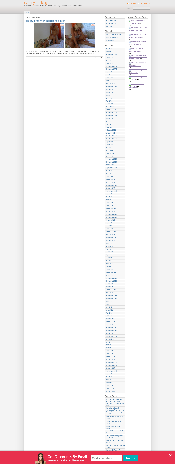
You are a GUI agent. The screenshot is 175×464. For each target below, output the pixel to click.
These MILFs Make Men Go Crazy (115, 446)
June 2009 (109, 380)
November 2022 (111, 115)
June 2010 (109, 345)
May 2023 (109, 101)
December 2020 (111, 159)
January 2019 (110, 211)
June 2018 (109, 226)
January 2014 (110, 275)
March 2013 (110, 287)
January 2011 (110, 324)
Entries (132, 3)
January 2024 (110, 84)
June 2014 (109, 264)
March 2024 (110, 81)
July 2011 (109, 307)
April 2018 (109, 229)
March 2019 (110, 205)
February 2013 (111, 290)
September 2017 (111, 243)
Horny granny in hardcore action (45, 20)
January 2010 (110, 359)
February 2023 (111, 110)
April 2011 (109, 316)
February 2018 (111, 232)
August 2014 (110, 258)
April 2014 (109, 269)
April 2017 (109, 252)
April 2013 (109, 284)
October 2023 (110, 89)
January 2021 (110, 156)
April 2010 (109, 351)
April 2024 (109, 78)
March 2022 (110, 127)
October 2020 (110, 165)
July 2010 (109, 342)
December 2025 (111, 55)
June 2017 (109, 246)
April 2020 (109, 176)
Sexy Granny (110, 40)
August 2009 (110, 374)
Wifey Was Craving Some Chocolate (114, 437)
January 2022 (110, 133)
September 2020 (111, 168)
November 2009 (111, 365)
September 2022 (111, 118)
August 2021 (110, 144)
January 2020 (110, 182)
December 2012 (111, 295)
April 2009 (109, 386)
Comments (145, 3)
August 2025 (110, 57)
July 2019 (109, 197)
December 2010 (111, 327)
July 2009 (109, 377)
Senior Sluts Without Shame (113, 427)
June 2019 (109, 200)
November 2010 (111, 330)
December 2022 (111, 113)
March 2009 (110, 388)
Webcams (109, 26)
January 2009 (110, 391)
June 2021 (109, 150)
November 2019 (111, 185)
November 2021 (111, 139)
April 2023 (109, 104)
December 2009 (111, 362)
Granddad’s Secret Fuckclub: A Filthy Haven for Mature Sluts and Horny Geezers (115, 411)
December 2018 (111, 214)
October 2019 (110, 188)
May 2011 (109, 313)
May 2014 (109, 266)
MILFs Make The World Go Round (115, 422)
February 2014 (111, 272)
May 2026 (109, 52)
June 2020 (109, 173)
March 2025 (110, 63)
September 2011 (111, 301)
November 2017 (111, 237)
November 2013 (111, 281)
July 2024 (109, 75)
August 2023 (110, 95)
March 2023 (110, 107)
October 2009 (110, 368)
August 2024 (110, 72)
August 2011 (110, 304)
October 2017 (110, 240)
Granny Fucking (35, 3)
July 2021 (109, 147)
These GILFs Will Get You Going (114, 441)
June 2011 (109, 310)
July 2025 (109, 60)
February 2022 (111, 130)
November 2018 (111, 217)
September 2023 (111, 92)
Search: (129, 8)
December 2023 (111, 86)
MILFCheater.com (112, 38)
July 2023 (109, 98)
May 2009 (109, 383)
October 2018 (110, 220)
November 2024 (111, 69)
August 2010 (110, 339)
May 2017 (109, 249)
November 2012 (111, 298)
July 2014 (109, 261)
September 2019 (111, 191)
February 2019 (111, 208)
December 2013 (111, 278)
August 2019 (110, 194)
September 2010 (111, 336)
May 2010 (109, 348)
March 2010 (110, 354)
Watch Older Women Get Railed (114, 432)
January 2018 (110, 235)
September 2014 (111, 255)
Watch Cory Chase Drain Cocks (114, 418)
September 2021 (111, 142)
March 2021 (110, 153)
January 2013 (110, 293)
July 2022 (109, 121)
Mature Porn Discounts (113, 35)
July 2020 (109, 171)
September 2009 (111, 371)
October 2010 (110, 333)
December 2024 (111, 66)
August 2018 (110, 223)
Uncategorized (111, 23)
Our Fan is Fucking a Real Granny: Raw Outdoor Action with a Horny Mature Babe (115, 402)
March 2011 (110, 319)
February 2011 (111, 322)
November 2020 (111, 162)
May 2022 (109, 124)
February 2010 (111, 356)
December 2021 (111, 136)
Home (27, 12)
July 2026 (109, 49)
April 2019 (109, 203)
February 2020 (111, 179)
